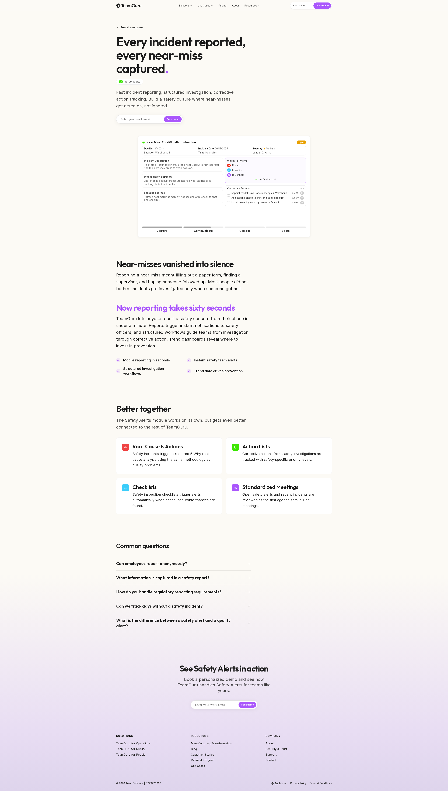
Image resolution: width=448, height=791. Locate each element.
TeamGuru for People (130, 754)
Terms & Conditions (320, 783)
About (235, 5)
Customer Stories (202, 754)
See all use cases (131, 27)
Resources (250, 5)
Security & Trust (276, 749)
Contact (270, 760)
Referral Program (202, 760)
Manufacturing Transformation (211, 743)
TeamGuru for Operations (133, 743)
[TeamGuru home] (129, 5)
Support (270, 754)
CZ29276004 (153, 783)
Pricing (222, 5)
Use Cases (204, 5)
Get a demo (322, 5)
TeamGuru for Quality (130, 749)
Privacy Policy (298, 783)
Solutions (184, 5)
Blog (194, 749)
